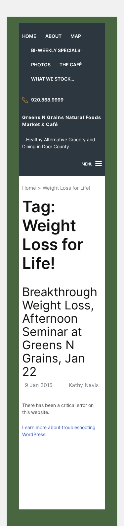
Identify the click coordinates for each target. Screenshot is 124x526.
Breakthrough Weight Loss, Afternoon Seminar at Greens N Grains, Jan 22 (59, 332)
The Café (71, 64)
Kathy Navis (84, 385)
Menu (87, 164)
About (53, 36)
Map (75, 36)
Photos (41, 64)
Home (29, 36)
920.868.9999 (47, 99)
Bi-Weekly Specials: (56, 50)
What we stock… (52, 79)
